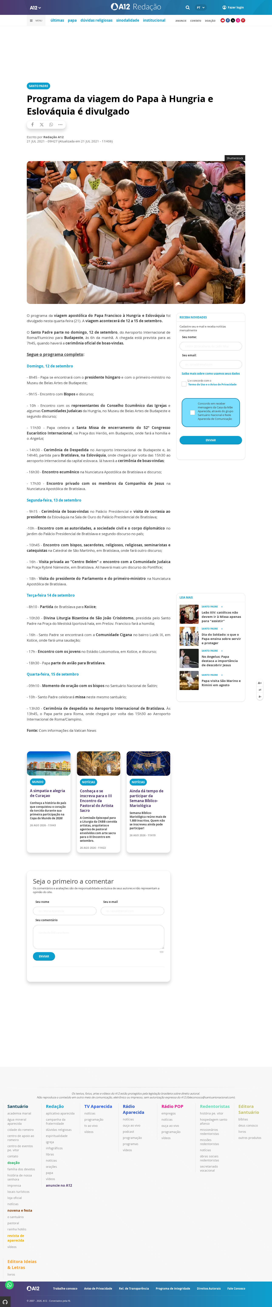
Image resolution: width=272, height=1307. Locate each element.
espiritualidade (57, 1136)
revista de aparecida (15, 1238)
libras (50, 1154)
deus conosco (248, 1125)
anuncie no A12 (59, 1185)
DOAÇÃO (210, 20)
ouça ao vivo (131, 1125)
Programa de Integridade (173, 1288)
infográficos (54, 1148)
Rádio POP (172, 1106)
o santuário (15, 1217)
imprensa (14, 1185)
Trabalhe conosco (65, 1288)
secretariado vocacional (209, 1168)
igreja (50, 1142)
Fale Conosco (236, 1288)
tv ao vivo (91, 1126)
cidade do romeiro (20, 1130)
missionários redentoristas (209, 1132)
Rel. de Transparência (134, 1288)
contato (195, 20)
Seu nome (42, 902)
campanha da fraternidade (55, 1121)
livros (242, 1132)
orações (51, 1167)
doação (13, 1162)
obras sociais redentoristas (209, 1158)
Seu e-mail (110, 902)
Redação (55, 1106)
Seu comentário (46, 920)
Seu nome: (189, 337)
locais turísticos (18, 1192)
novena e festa (19, 1210)
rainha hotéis (16, 1229)
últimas (57, 20)
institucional (154, 20)
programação (93, 1119)
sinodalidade (127, 20)
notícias (12, 1204)
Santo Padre (38, 86)
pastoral (13, 1223)
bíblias (243, 1119)
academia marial (19, 1113)
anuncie (181, 20)
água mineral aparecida (16, 1121)
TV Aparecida (98, 1106)
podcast (128, 1132)
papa (72, 20)
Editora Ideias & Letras (22, 1264)
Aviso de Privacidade (98, 1288)
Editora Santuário (248, 1109)
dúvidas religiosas (96, 20)
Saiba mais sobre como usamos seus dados (211, 373)
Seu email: (189, 355)
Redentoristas (215, 1106)
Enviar (44, 956)
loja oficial (14, 1198)
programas (130, 1144)
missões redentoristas (209, 1142)
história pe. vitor (211, 1113)
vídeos (12, 1247)
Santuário (17, 1106)
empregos (169, 1113)
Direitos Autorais (209, 1288)
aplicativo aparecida (60, 1113)
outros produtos (249, 1138)
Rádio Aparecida (133, 1109)
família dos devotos (21, 1169)
